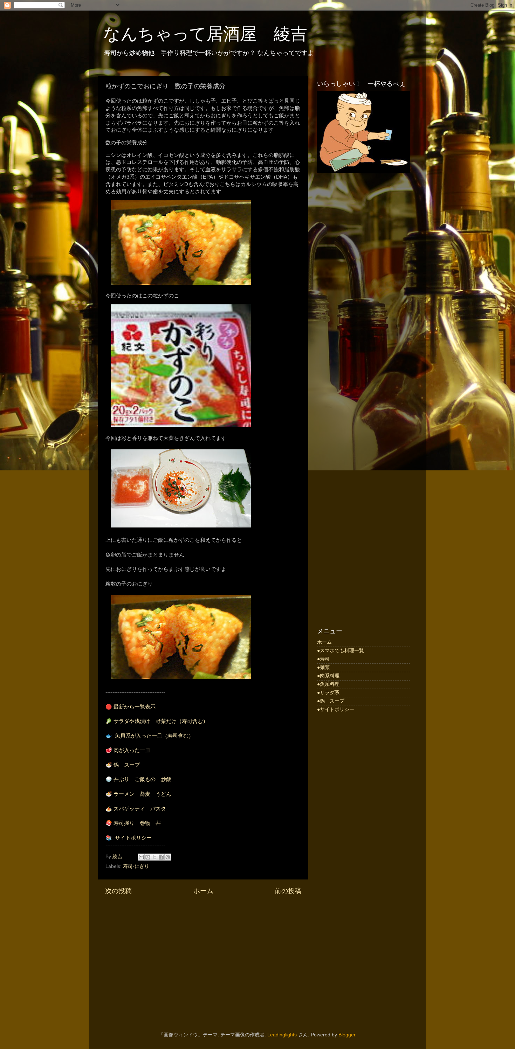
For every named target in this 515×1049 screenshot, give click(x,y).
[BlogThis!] (147, 857)
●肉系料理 (328, 675)
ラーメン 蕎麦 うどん (142, 794)
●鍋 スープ (330, 701)
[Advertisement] (363, 290)
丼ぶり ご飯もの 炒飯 (142, 779)
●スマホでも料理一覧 (340, 650)
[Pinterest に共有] (167, 857)
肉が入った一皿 (132, 750)
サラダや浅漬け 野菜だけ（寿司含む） (161, 721)
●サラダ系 (328, 692)
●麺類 (323, 667)
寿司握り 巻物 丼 (137, 823)
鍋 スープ (127, 765)
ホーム (203, 891)
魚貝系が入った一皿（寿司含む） (154, 736)
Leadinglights (282, 1034)
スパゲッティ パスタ (140, 809)
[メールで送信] (141, 857)
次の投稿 (118, 891)
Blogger (346, 1034)
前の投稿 (288, 891)
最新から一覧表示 (135, 707)
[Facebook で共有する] (161, 857)
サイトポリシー (133, 838)
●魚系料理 (328, 684)
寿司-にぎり (136, 866)
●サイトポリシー (335, 709)
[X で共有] (154, 857)
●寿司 (323, 659)
